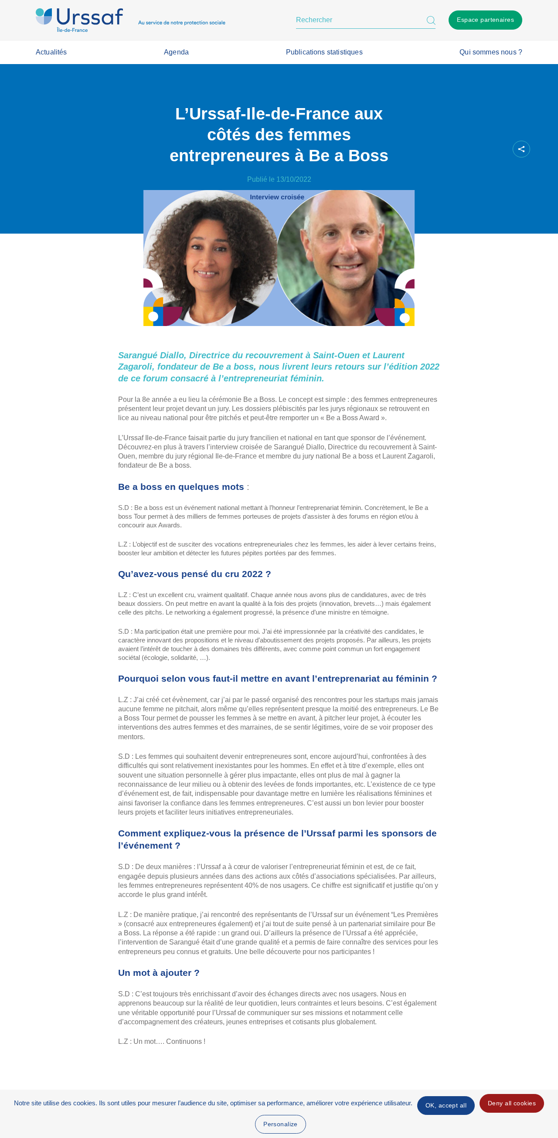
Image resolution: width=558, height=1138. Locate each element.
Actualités (51, 52)
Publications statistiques (324, 52)
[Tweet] (467, 149)
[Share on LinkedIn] (482, 149)
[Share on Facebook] (452, 149)
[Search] (431, 20)
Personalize (280, 1124)
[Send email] (496, 149)
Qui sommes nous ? (490, 52)
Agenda (176, 52)
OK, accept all (445, 1105)
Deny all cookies (512, 1103)
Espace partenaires (485, 19)
